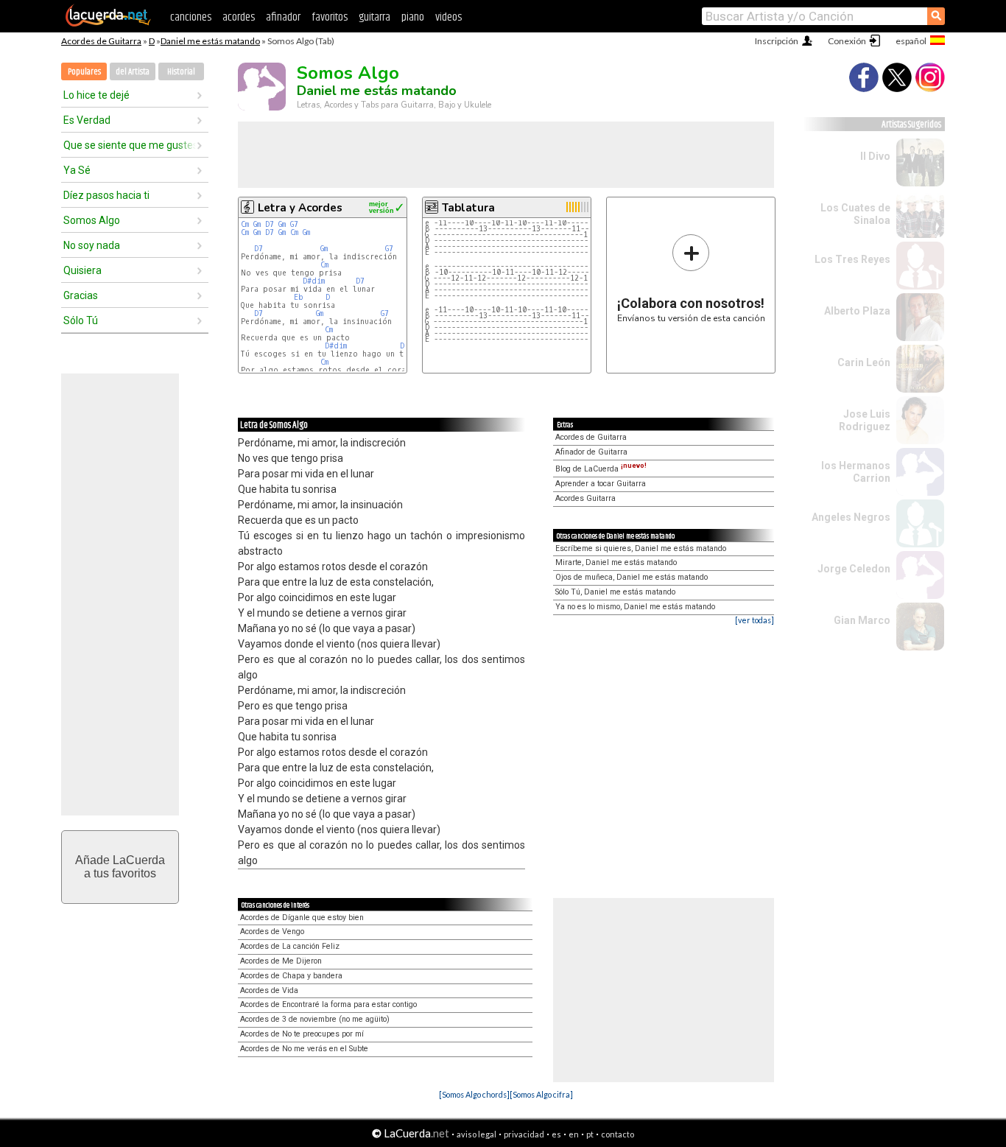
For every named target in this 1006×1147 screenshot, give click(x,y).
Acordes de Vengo (272, 931)
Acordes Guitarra (585, 498)
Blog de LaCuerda (601, 469)
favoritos (330, 17)
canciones (190, 17)
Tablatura (468, 207)
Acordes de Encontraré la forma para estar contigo (328, 1004)
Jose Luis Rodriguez (864, 420)
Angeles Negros (851, 517)
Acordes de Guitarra (101, 40)
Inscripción (776, 40)
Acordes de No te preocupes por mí (302, 1034)
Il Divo (875, 156)
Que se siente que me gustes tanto (129, 145)
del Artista (133, 72)
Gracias (80, 295)
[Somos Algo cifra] (541, 1094)
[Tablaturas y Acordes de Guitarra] (108, 23)
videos (448, 17)
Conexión (847, 40)
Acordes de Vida (269, 990)
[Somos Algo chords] (474, 1094)
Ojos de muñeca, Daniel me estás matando (631, 577)
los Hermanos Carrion (855, 472)
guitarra (374, 17)
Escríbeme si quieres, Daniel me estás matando (640, 548)
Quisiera (82, 270)
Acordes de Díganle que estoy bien (302, 917)
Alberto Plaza (857, 311)
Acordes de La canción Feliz (290, 946)
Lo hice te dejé (96, 95)
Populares (84, 72)
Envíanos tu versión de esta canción (691, 278)
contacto (617, 1134)
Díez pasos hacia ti (106, 195)
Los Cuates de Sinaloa (855, 214)
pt (590, 1134)
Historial (181, 72)
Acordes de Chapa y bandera (291, 976)
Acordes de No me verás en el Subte (304, 1048)
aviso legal (476, 1134)
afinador (283, 17)
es (556, 1134)
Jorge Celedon (853, 569)
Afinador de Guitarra (591, 452)
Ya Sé (77, 170)
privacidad (524, 1134)
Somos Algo (91, 220)
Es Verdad (86, 120)
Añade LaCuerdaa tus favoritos (120, 867)
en (574, 1134)
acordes (238, 17)
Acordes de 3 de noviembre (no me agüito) (315, 1019)
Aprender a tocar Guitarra (600, 483)
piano (412, 17)
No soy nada (91, 245)
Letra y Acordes (300, 207)
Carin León (863, 362)
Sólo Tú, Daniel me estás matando (615, 592)
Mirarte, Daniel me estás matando (616, 562)
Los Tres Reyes (852, 259)
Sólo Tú (80, 320)
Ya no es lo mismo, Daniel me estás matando (635, 606)
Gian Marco (862, 620)
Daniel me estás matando (210, 40)
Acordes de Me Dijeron (281, 961)
